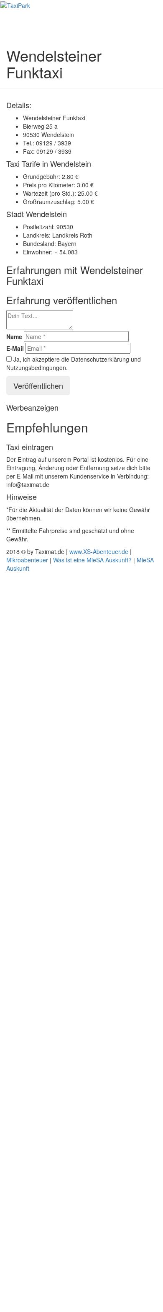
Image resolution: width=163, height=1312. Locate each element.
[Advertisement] (81, 941)
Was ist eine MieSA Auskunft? (92, 560)
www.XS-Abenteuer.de (98, 551)
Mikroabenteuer (27, 560)
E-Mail (15, 348)
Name (14, 336)
